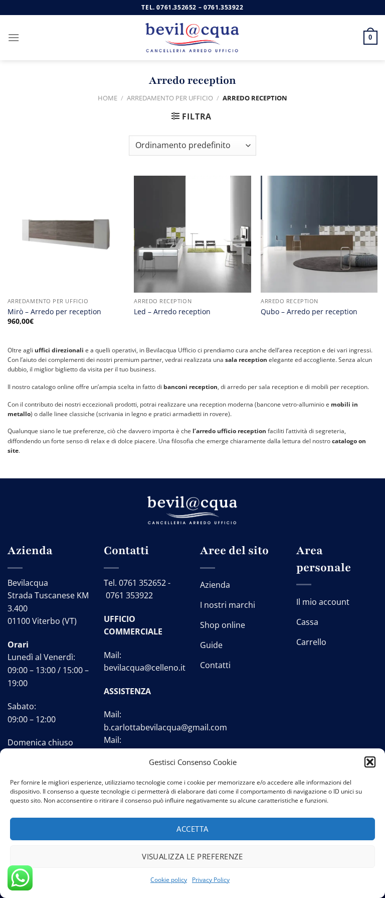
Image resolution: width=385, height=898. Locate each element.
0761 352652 (142, 582)
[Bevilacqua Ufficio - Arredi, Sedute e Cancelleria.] (192, 38)
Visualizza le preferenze (192, 856)
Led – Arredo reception (172, 311)
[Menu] (14, 37)
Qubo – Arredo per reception (309, 311)
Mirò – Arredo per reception (54, 311)
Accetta (192, 829)
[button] (370, 762)
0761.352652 (176, 7)
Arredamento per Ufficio (170, 97)
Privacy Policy (211, 879)
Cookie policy (168, 879)
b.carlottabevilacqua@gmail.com (165, 727)
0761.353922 (224, 7)
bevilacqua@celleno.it (144, 667)
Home (107, 97)
